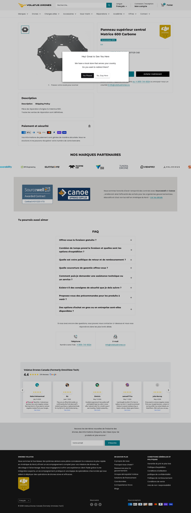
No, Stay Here (102, 75)
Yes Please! (87, 75)
